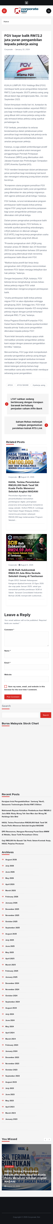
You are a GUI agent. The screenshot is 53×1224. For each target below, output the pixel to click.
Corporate (8, 49)
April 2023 (9, 1107)
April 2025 (9, 959)
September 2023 (12, 1076)
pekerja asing (39, 385)
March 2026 (10, 890)
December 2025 (12, 909)
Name (7, 651)
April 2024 (9, 1033)
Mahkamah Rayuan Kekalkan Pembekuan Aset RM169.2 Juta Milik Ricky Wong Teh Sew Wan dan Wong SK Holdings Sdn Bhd (26, 813)
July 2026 (9, 866)
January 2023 (11, 1119)
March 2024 (10, 1039)
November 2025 (12, 915)
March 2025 (10, 965)
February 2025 (11, 971)
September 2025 (12, 928)
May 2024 (9, 1026)
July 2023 (9, 1088)
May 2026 (9, 878)
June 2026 (10, 872)
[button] (45, 1139)
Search (6, 705)
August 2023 (11, 1082)
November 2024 (12, 989)
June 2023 (10, 1094)
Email (7, 663)
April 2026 (9, 884)
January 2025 (11, 977)
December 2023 (12, 1057)
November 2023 (12, 1064)
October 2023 (11, 1070)
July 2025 (9, 940)
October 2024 (11, 996)
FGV (11, 385)
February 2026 (11, 897)
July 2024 (9, 1014)
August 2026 (11, 860)
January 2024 (11, 1051)
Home (6, 21)
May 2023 (9, 1101)
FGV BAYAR (23, 385)
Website (8, 675)
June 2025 (10, 946)
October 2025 (11, 921)
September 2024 (12, 1002)
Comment (9, 630)
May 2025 (9, 952)
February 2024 (11, 1045)
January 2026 (11, 903)
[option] (26, 1167)
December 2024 (12, 983)
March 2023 (10, 1113)
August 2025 (11, 934)
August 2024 (11, 1008)
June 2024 (10, 1020)
